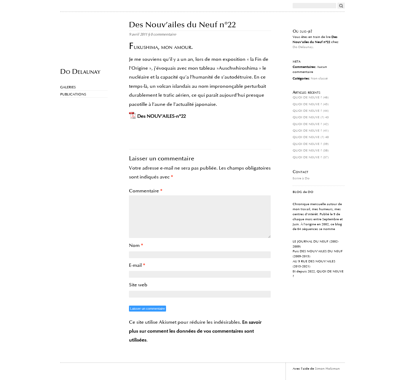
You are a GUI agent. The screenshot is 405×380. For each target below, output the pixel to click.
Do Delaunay (80, 71)
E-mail (137, 265)
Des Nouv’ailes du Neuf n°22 (182, 25)
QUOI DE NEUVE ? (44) (311, 111)
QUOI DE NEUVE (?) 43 (311, 117)
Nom (136, 245)
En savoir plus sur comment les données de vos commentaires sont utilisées (195, 331)
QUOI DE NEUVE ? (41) (311, 131)
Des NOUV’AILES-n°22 (161, 116)
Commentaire (145, 191)
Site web (138, 285)
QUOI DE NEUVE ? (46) (311, 97)
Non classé (319, 78)
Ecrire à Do (301, 178)
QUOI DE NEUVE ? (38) (311, 151)
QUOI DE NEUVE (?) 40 (311, 137)
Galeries (68, 87)
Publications (73, 94)
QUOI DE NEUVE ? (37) (311, 157)
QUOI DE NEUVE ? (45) (311, 104)
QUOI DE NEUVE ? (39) (311, 144)
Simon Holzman (327, 369)
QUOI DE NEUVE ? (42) (311, 124)
